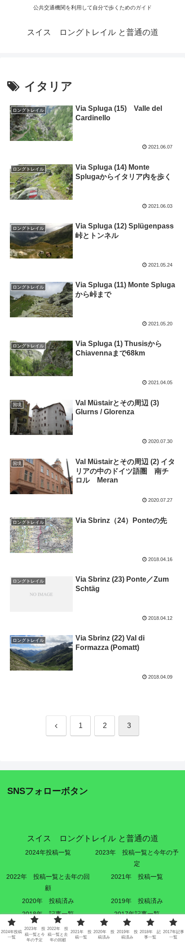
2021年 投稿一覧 (137, 876)
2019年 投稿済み (137, 900)
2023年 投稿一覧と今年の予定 (137, 858)
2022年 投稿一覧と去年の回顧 (48, 882)
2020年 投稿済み (48, 900)
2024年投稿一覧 (48, 852)
